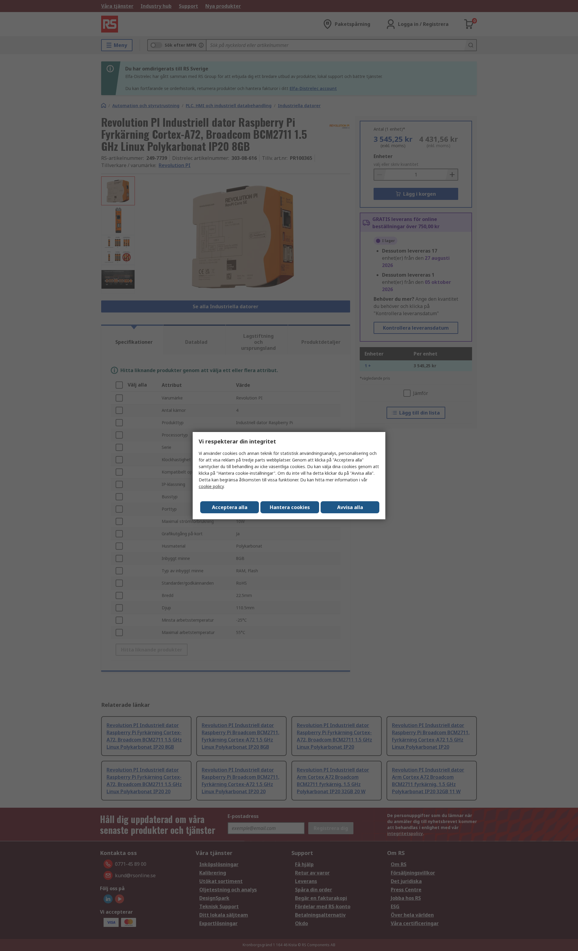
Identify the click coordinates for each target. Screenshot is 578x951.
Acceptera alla (229, 507)
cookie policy (211, 486)
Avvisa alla (350, 507)
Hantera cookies (290, 507)
